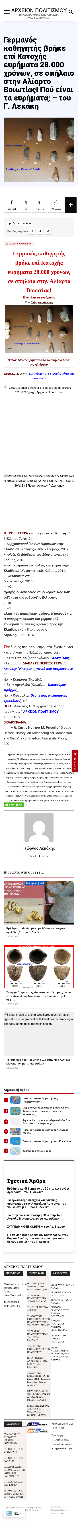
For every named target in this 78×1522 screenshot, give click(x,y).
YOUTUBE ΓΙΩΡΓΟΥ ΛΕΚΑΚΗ (37, 1309)
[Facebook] (53, 1428)
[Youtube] (62, 1428)
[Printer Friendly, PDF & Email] (14, 806)
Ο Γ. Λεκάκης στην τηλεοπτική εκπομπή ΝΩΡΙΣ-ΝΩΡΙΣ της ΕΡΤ (38, 1286)
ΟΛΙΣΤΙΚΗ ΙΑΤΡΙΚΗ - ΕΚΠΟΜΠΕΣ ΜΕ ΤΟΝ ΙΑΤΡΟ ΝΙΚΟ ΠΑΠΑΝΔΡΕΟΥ (14, 1471)
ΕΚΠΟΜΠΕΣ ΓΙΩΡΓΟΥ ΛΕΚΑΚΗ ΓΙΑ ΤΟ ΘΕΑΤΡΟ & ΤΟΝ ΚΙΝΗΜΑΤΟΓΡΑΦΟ (38, 1410)
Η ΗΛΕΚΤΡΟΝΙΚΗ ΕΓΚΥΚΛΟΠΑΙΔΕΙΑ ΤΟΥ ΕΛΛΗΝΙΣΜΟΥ (39, 16)
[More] (71, 205)
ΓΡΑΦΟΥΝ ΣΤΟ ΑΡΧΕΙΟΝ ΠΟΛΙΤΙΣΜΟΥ (58, 1338)
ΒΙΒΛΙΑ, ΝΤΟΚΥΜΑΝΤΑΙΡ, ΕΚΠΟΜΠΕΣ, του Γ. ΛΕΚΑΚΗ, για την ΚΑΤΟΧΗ (60, 1353)
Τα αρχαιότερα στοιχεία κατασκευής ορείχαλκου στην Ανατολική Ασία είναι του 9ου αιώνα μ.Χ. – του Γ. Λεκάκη (36, 1203)
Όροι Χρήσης (58, 1435)
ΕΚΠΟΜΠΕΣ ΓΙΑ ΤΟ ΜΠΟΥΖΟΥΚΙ (14, 1450)
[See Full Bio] (47, 856)
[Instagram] (56, 1428)
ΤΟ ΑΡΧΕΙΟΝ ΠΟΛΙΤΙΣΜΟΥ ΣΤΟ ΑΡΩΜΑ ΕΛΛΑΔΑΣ (36, 1298)
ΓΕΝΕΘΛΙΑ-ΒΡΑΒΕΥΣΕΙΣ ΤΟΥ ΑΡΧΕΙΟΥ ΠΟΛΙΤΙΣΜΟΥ (60, 1312)
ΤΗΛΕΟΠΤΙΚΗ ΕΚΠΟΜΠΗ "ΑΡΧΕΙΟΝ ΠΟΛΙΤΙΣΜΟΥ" (38, 1348)
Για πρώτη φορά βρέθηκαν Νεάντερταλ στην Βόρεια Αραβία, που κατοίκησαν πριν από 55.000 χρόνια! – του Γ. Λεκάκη (37, 1238)
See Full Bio (37, 856)
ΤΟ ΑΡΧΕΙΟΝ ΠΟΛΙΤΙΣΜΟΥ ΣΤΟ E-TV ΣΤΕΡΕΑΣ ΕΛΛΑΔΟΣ (37, 1335)
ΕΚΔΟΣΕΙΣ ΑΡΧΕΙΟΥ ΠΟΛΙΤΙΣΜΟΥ (61, 1294)
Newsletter (75, 761)
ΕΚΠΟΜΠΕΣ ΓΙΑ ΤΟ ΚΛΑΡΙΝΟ (14, 1459)
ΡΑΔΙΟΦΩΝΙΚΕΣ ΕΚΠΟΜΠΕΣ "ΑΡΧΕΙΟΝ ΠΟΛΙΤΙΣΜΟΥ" (12, 1438)
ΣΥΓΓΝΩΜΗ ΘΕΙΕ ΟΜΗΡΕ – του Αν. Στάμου (36, 1226)
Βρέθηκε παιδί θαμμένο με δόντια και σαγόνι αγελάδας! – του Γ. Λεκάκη (38, 1190)
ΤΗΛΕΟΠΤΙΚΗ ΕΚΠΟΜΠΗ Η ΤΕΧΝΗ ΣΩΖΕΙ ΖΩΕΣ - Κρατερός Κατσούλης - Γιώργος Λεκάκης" (38, 1378)
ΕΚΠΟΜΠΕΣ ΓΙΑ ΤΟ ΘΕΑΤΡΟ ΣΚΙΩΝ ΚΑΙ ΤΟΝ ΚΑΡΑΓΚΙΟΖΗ (14, 1493)
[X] (59, 1428)
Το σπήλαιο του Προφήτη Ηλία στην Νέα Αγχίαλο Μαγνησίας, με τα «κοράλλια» (34, 1216)
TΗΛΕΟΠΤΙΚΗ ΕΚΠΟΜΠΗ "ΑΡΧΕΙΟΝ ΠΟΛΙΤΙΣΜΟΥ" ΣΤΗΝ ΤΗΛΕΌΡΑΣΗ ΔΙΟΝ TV (38, 1321)
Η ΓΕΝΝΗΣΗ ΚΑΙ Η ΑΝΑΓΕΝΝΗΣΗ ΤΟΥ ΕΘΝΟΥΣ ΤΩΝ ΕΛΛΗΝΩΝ (37, 1362)
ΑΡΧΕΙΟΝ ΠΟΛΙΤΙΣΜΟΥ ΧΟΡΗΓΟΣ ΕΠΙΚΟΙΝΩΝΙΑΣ (59, 1325)
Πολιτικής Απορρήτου (61, 1443)
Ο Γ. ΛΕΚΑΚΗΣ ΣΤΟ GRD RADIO (14, 1483)
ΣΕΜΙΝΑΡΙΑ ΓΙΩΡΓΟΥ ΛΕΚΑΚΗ (62, 1301)
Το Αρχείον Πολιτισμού (62, 1448)
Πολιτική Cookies (60, 1439)
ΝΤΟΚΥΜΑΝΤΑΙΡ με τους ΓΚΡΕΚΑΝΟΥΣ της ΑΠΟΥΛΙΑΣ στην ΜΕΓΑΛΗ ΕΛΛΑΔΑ (38, 1395)
